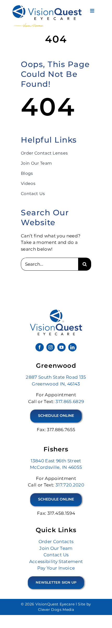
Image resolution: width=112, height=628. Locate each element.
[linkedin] (72, 347)
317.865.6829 (69, 401)
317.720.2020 (69, 484)
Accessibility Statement (56, 561)
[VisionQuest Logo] (47, 7)
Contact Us (56, 554)
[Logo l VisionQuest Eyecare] (56, 311)
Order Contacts (56, 541)
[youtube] (61, 347)
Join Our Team (55, 548)
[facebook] (39, 347)
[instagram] (50, 347)
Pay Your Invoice (56, 568)
